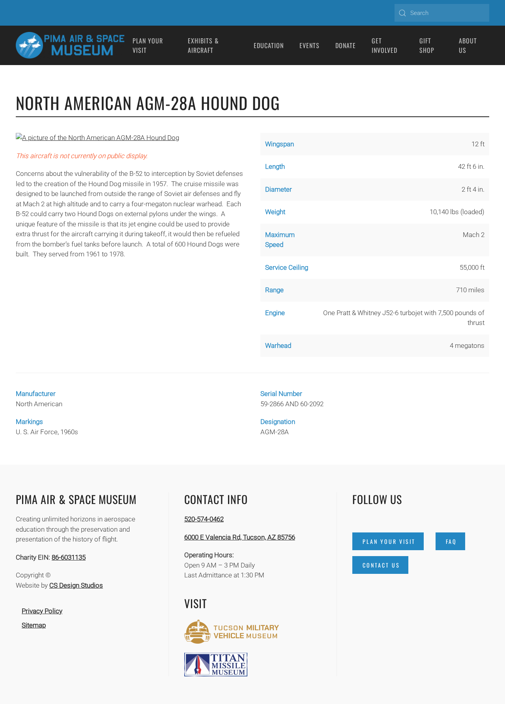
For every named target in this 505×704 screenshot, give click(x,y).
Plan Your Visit (389, 541)
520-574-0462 (204, 519)
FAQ (451, 541)
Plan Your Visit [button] (148, 45)
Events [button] (309, 45)
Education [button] (269, 45)
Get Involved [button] (384, 45)
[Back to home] (70, 45)
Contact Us (381, 565)
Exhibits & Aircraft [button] (203, 45)
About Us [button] (468, 45)
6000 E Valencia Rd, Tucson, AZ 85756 (239, 537)
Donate (345, 45)
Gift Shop (426, 45)
